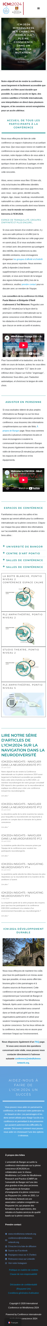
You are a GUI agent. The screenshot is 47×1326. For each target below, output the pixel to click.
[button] (38, 8)
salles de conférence (24, 560)
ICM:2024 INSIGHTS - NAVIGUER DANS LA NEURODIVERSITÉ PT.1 (21, 763)
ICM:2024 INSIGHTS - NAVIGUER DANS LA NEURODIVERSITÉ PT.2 (21, 805)
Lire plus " (5, 796)
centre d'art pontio (23, 553)
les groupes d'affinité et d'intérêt (28, 259)
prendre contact (29, 284)
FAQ (37, 1042)
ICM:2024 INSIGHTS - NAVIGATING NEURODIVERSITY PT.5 (22, 894)
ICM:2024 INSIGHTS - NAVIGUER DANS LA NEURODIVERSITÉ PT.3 (21, 837)
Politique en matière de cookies (23, 1270)
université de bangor (24, 546)
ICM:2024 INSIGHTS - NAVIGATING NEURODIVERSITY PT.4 (22, 866)
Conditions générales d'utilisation (23, 1293)
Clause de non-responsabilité (23, 1274)
